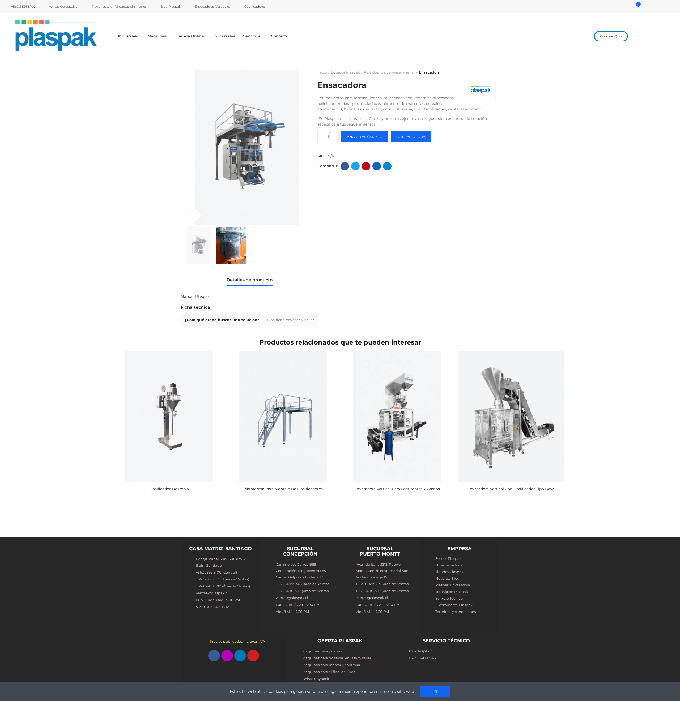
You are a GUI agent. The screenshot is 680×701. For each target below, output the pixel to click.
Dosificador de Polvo (169, 489)
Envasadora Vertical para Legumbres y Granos (397, 489)
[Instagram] (227, 655)
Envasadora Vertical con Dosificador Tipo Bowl (511, 489)
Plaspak (202, 296)
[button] (611, 36)
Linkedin (376, 166)
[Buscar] (623, 7)
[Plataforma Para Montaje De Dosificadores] (283, 416)
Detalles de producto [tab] (250, 279)
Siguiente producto (491, 72)
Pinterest (366, 166)
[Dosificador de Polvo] (169, 416)
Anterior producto (478, 72)
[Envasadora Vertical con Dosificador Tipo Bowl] (511, 416)
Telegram (387, 166)
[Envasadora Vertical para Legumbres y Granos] (397, 416)
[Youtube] (253, 655)
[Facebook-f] (214, 655)
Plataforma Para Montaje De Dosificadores (283, 489)
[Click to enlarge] (195, 215)
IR (435, 691)
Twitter (355, 166)
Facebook (345, 166)
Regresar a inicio (484, 72)
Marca (187, 296)
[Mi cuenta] (629, 6)
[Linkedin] (240, 655)
